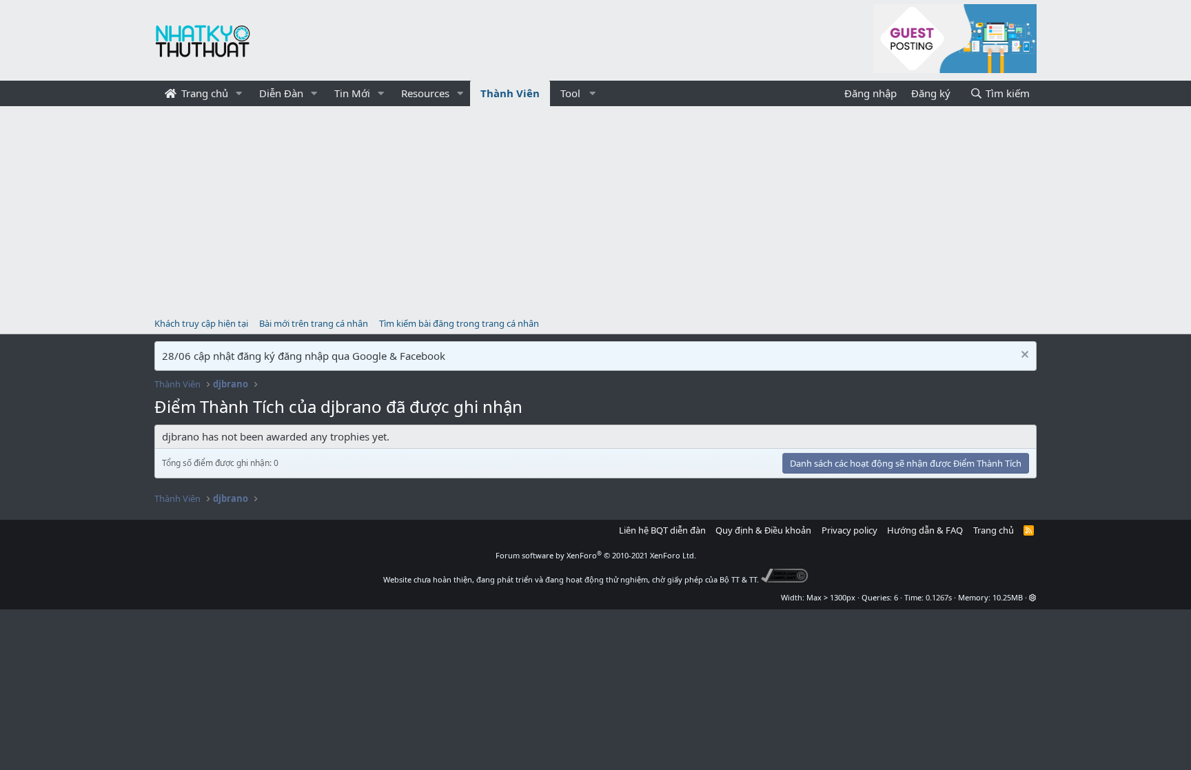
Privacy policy (849, 530)
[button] (239, 93)
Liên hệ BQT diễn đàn (662, 530)
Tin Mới (352, 93)
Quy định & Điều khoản (763, 530)
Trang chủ (203, 93)
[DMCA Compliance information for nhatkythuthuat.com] (784, 579)
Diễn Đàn (281, 93)
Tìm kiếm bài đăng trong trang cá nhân (459, 323)
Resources (425, 93)
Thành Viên (510, 93)
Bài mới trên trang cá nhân (313, 323)
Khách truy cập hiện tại (201, 323)
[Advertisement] (595, 209)
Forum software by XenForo (596, 555)
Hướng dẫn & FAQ (925, 530)
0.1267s (939, 597)
